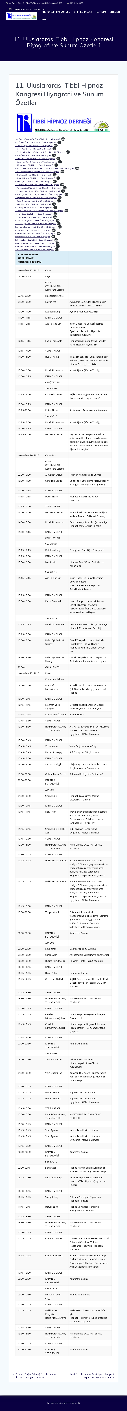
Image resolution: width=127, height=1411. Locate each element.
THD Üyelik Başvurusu (56, 11)
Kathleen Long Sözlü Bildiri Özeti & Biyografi (34, 240)
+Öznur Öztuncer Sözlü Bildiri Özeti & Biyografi (35, 201)
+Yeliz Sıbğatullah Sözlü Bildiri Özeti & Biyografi (35, 223)
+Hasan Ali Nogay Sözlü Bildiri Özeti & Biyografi (35, 178)
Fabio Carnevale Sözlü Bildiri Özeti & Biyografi (34, 243)
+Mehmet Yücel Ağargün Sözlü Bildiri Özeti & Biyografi (38, 188)
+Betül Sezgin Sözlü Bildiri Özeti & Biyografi (34, 145)
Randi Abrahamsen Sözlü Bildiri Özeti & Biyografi (36, 227)
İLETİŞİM (101, 11)
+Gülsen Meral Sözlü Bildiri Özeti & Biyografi (34, 165)
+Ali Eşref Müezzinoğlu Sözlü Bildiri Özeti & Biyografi (37, 139)
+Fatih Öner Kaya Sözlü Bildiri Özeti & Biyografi (35, 158)
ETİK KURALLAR (83, 11)
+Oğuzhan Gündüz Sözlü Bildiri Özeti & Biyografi (36, 197)
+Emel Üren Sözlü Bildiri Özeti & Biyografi (33, 155)
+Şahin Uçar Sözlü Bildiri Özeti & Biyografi (33, 204)
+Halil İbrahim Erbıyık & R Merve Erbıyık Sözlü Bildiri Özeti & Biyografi (44, 168)
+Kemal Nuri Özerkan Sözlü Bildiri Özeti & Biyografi (37, 184)
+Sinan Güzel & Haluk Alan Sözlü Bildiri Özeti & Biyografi (39, 210)
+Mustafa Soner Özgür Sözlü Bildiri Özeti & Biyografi (37, 191)
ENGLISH (115, 11)
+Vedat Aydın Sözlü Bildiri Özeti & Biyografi (33, 217)
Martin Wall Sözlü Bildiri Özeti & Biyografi (32, 236)
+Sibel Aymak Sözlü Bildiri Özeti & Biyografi (33, 207)
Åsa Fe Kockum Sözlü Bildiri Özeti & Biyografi (34, 249)
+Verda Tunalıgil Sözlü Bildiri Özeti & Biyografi (34, 220)
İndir (63, 139)
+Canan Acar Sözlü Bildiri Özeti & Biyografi (33, 149)
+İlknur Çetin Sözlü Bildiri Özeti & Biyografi (33, 181)
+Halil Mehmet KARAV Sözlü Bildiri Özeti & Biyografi (37, 171)
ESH (44, 19)
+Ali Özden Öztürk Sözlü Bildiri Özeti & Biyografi (35, 142)
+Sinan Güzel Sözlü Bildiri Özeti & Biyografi (33, 214)
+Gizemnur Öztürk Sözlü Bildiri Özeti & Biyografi (36, 162)
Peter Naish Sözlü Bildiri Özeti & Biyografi (32, 230)
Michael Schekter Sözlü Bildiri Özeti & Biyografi (35, 233)
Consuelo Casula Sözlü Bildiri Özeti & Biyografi (35, 246)
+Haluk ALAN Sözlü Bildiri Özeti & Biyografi (33, 175)
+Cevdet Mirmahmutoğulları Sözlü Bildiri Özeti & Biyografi (40, 152)
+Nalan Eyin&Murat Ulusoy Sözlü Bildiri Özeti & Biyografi (39, 194)
